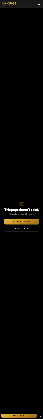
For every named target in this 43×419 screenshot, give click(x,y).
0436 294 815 (22, 229)
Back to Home (23, 221)
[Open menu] (39, 4)
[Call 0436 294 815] (40, 416)
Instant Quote (19, 416)
